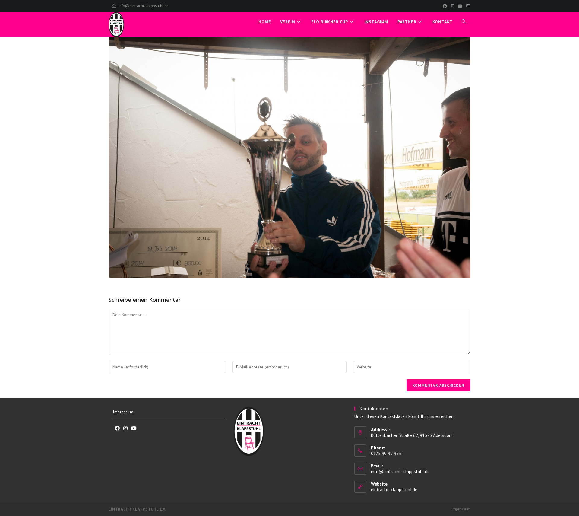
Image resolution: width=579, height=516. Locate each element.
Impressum (123, 412)
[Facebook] (445, 6)
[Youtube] (134, 428)
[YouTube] (460, 6)
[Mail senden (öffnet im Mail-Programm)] (467, 6)
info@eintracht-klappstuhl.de (144, 5)
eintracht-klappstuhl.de (394, 489)
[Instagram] (452, 6)
